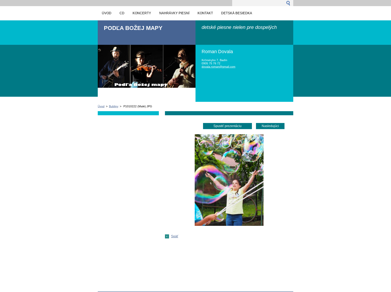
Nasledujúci (270, 126)
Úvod (101, 106)
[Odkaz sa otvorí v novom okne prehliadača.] (229, 224)
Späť (174, 236)
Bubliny (113, 106)
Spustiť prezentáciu (227, 126)
